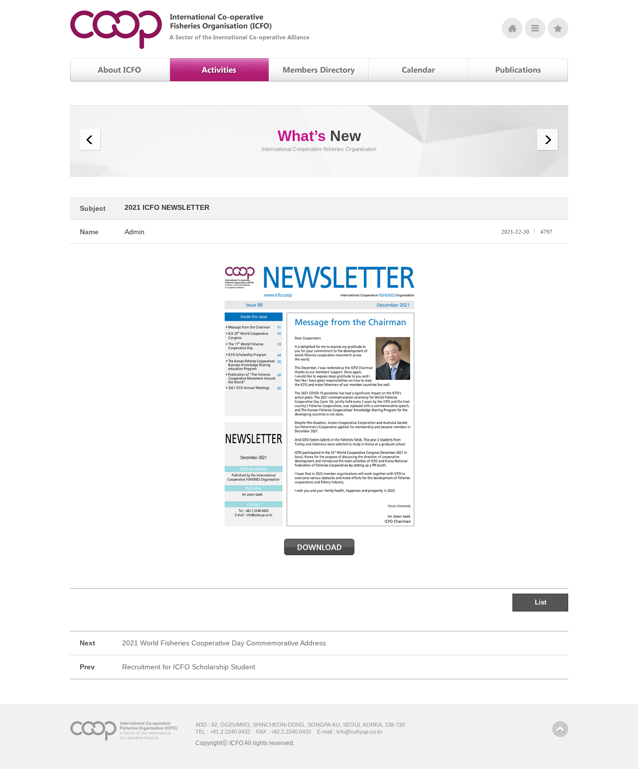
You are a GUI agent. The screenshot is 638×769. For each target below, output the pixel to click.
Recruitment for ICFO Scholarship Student (188, 667)
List (540, 602)
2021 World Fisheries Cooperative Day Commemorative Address (224, 643)
